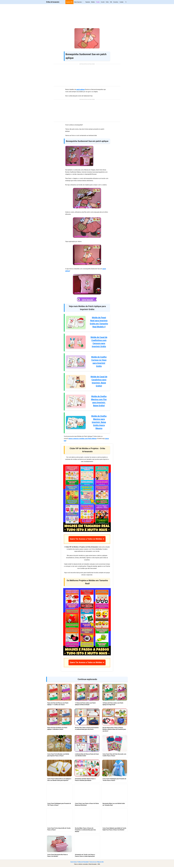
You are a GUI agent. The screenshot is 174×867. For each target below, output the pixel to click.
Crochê (102, 2)
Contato (121, 2)
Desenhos (115, 2)
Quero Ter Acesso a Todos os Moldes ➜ (87, 539)
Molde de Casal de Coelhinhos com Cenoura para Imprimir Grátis (99, 342)
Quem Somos (73, 861)
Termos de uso (93, 861)
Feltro (107, 2)
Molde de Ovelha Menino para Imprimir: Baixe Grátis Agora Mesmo (99, 422)
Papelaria (87, 2)
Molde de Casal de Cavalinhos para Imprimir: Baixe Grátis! (99, 381)
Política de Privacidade (83, 861)
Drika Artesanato (52, 2)
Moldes (93, 2)
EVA (111, 2)
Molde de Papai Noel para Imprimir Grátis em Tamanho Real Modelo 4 (99, 322)
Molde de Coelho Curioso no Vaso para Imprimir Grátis (99, 361)
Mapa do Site (100, 861)
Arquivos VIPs (69, 2)
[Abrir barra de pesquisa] (126, 2)
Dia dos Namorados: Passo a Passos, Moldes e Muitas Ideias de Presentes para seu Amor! (114, 729)
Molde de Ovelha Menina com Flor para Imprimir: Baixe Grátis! (99, 401)
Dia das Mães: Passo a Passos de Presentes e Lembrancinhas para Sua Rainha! (85, 829)
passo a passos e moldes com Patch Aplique (82, 438)
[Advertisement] (87, 14)
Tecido (98, 2)
